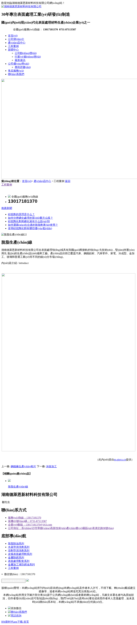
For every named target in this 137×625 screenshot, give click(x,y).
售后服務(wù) (16, 70)
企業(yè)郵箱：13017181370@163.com (30, 524)
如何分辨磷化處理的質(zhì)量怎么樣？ (30, 217)
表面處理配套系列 (18, 561)
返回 (67, 181)
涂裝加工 (51, 466)
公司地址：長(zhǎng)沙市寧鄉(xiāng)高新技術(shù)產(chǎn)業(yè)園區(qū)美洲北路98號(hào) (61, 528)
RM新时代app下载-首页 (15, 621)
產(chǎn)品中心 (16, 42)
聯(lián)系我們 (16, 74)
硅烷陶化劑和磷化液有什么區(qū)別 (29, 221)
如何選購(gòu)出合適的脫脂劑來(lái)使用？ (33, 224)
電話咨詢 (16, 615)
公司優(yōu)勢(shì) (18, 63)
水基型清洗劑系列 (18, 547)
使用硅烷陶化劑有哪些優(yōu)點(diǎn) (30, 228)
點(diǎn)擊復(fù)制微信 (13, 580)
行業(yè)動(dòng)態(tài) (28, 56)
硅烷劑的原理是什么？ (21, 214)
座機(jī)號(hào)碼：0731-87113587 (27, 521)
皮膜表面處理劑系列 (20, 554)
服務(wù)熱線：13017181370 (24, 517)
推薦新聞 (6, 208)
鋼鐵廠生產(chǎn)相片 (23, 466)
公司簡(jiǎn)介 (16, 39)
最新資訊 (20, 60)
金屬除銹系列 (16, 557)
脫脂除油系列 (16, 543)
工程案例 (13, 46)
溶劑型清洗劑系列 (18, 550)
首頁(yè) (13, 35)
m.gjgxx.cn (120, 459)
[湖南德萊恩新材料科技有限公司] (21, 6)
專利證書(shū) (23, 67)
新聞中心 (13, 49)
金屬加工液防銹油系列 (21, 564)
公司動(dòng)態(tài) (26, 53)
